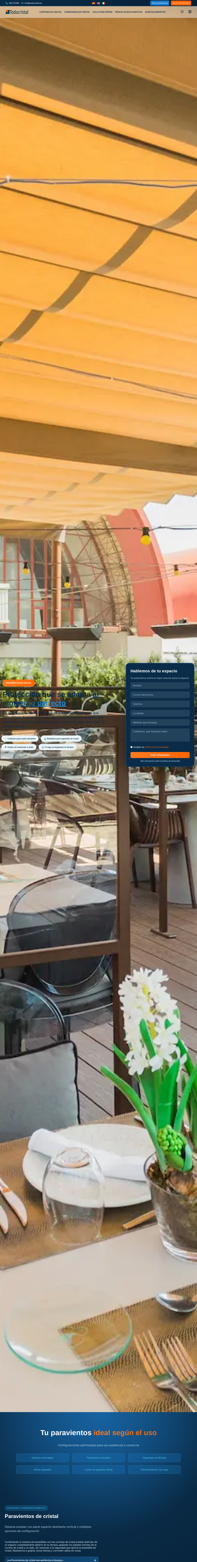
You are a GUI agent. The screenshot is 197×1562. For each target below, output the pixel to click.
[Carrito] (182, 11)
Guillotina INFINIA (102, 12)
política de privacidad (156, 747)
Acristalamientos (155, 12)
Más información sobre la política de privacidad (160, 761)
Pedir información (160, 755)
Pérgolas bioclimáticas (128, 12)
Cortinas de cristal (50, 12)
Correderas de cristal (77, 12)
